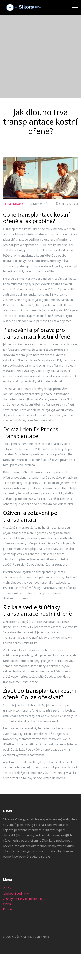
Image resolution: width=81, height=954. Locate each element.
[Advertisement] (40, 57)
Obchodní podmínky (16, 893)
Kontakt (8, 909)
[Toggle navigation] (75, 7)
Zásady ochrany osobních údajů (24, 899)
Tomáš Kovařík (13, 204)
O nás (7, 888)
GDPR (7, 904)
